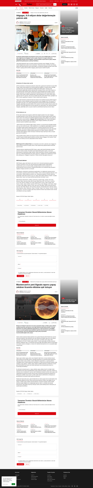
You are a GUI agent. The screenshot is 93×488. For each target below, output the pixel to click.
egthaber (21, 21)
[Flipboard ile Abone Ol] (26, 54)
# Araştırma (19, 205)
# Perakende (33, 205)
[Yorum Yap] (45, 54)
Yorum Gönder (20, 464)
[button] (71, 4)
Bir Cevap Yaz (20, 250)
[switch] (76, 7)
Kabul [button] (13, 484)
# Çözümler (26, 205)
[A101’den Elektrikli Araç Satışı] (69, 57)
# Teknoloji (29, 393)
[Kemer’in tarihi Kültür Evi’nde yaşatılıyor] (69, 41)
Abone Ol (64, 4)
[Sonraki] (23, 1)
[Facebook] (72, 486)
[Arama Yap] (69, 4)
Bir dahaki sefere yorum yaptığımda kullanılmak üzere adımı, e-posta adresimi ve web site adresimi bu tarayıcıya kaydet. (36, 273)
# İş (24, 393)
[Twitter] (75, 486)
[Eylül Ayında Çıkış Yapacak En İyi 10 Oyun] (69, 52)
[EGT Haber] (25, 4)
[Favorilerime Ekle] (42, 54)
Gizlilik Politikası (5, 484)
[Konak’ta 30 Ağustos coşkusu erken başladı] (69, 61)
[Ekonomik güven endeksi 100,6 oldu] (37, 242)
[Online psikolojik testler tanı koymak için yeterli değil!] (69, 292)
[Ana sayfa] (16, 7)
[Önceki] (22, 1)
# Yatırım (46, 205)
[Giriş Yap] (74, 4)
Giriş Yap (27, 464)
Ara (55, 4)
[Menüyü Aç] (16, 4)
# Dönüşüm (19, 393)
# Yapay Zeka (40, 205)
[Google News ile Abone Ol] (20, 54)
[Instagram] (77, 486)
